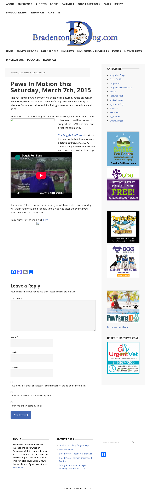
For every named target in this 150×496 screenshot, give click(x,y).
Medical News (116, 100)
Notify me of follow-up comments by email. (31, 395)
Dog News (115, 83)
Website (14, 367)
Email (14, 352)
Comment (16, 298)
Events (113, 91)
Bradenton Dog (75, 32)
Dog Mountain (66, 449)
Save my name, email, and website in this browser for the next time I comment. (48, 385)
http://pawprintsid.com (117, 327)
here (45, 220)
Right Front (115, 116)
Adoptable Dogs (117, 75)
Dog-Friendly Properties (121, 87)
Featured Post (116, 95)
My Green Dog (116, 104)
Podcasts (114, 108)
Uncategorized (116, 120)
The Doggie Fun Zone (70, 135)
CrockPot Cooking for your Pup (74, 445)
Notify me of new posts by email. (26, 405)
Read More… (19, 467)
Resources (115, 112)
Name (14, 337)
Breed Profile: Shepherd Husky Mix (75, 453)
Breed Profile (116, 79)
